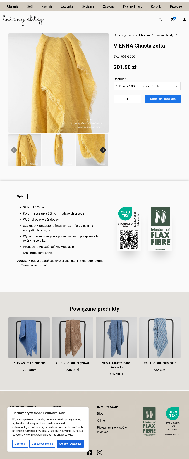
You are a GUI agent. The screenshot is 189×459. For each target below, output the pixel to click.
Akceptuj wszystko (70, 443)
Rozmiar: (120, 79)
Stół (30, 6)
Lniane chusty (164, 35)
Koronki (156, 6)
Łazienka (67, 6)
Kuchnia (47, 6)
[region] (48, 429)
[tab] (20, 196)
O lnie (101, 420)
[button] (172, 19)
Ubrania (12, 6)
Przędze (176, 6)
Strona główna (124, 35)
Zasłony (108, 6)
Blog (100, 413)
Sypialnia (88, 6)
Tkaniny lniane (132, 6)
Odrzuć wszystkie (42, 443)
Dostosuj (20, 443)
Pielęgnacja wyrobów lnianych (112, 430)
